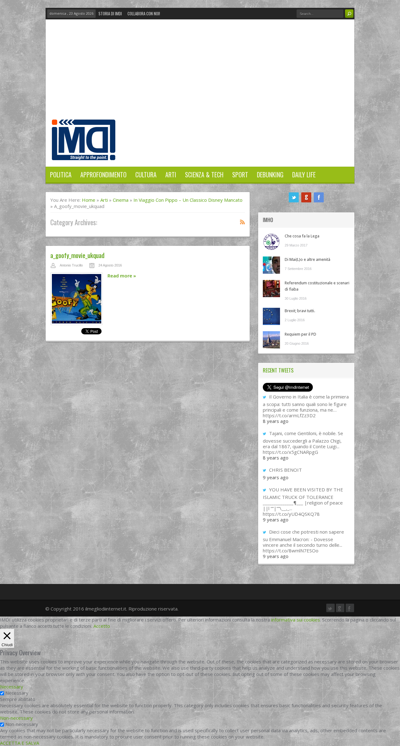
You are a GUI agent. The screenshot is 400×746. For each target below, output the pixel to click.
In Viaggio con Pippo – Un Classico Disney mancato (187, 200)
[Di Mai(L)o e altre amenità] (271, 265)
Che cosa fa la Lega (302, 236)
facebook (319, 197)
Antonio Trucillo (71, 265)
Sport (240, 174)
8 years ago (275, 421)
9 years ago (275, 477)
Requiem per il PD (300, 334)
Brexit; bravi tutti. (300, 310)
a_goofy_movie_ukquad (77, 255)
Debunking (270, 174)
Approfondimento (103, 174)
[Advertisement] (200, 72)
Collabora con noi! (144, 13)
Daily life (304, 174)
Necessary (16, 693)
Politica (61, 174)
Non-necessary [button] (16, 718)
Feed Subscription (242, 221)
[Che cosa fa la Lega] (271, 241)
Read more (122, 275)
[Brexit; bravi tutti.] (271, 316)
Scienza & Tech (204, 174)
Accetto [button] (101, 626)
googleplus (306, 197)
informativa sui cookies (295, 620)
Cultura (146, 174)
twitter (294, 197)
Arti (170, 174)
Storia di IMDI (110, 13)
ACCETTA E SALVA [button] (19, 743)
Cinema (120, 200)
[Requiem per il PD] (271, 339)
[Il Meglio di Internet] (83, 153)
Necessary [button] (11, 686)
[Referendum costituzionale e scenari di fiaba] (271, 288)
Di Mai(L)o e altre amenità (307, 259)
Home (88, 200)
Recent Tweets (278, 370)
